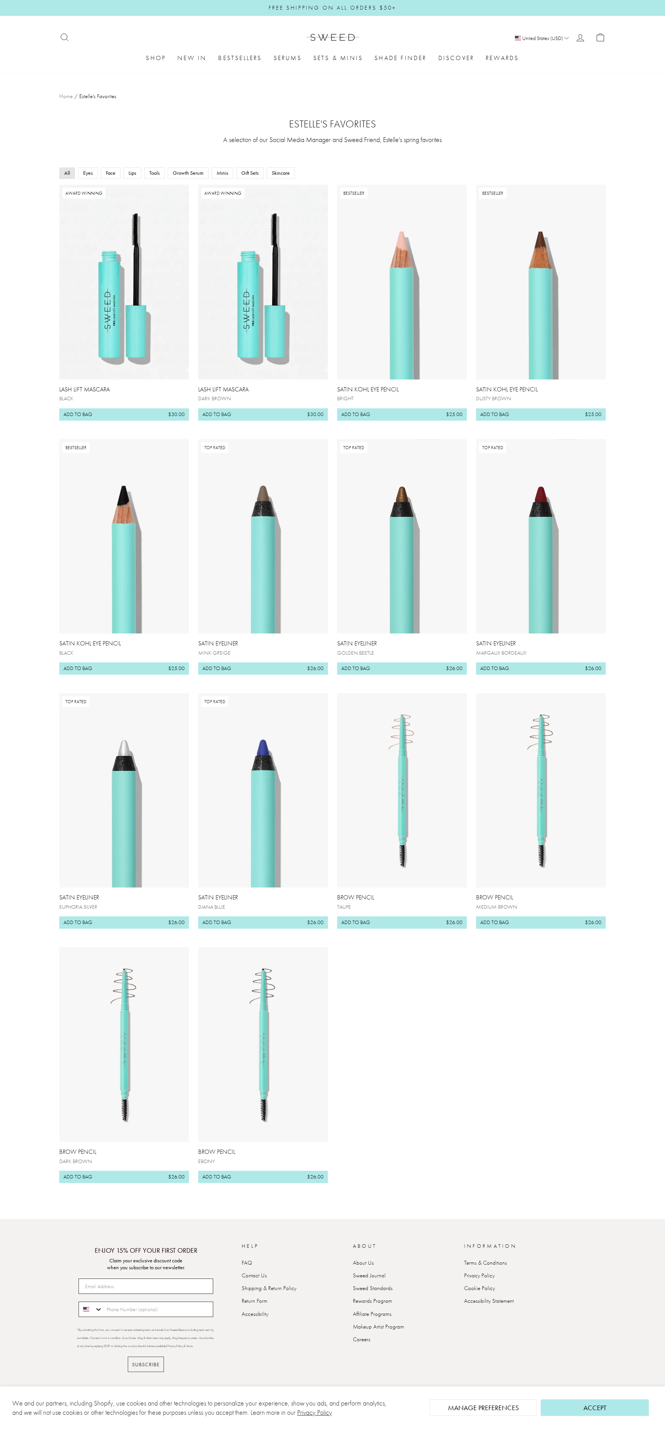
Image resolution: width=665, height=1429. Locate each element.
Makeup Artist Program (378, 1326)
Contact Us (254, 1275)
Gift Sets (250, 172)
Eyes (88, 172)
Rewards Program (372, 1301)
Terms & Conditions (485, 1263)
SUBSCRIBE (146, 1364)
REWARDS (502, 58)
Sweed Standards (373, 1288)
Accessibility (255, 1314)
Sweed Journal (369, 1275)
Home (66, 96)
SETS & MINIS (338, 58)
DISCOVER (456, 58)
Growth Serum (188, 172)
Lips (132, 172)
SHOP (156, 58)
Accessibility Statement (489, 1301)
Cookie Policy (479, 1288)
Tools (154, 172)
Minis (222, 172)
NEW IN (192, 58)
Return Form (254, 1301)
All (67, 172)
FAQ (247, 1263)
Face (110, 172)
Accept (595, 1407)
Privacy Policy (314, 1412)
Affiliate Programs (372, 1314)
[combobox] (91, 1309)
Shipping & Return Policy (269, 1288)
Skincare (281, 172)
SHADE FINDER (400, 58)
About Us (363, 1263)
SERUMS (288, 58)
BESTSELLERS (240, 58)
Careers (361, 1339)
